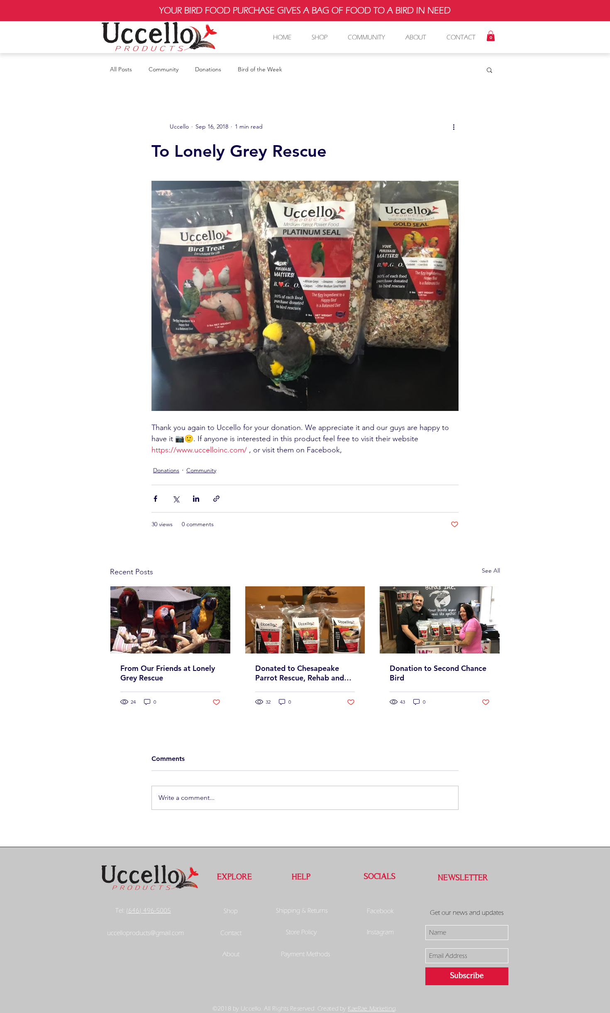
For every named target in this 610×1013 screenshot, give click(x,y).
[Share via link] (216, 499)
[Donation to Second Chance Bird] (440, 619)
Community (163, 69)
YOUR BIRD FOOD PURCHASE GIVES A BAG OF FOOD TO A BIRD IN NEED (305, 10)
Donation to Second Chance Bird (438, 673)
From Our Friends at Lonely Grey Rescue (167, 673)
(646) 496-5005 (148, 910)
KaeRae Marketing (371, 1008)
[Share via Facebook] (155, 499)
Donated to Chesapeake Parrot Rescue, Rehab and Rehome (299, 673)
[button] (490, 36)
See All (491, 570)
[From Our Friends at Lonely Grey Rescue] (170, 619)
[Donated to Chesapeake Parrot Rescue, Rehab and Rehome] (305, 619)
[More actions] (454, 126)
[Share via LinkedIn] (196, 499)
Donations (208, 69)
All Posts (121, 69)
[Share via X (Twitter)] (176, 499)
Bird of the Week (260, 69)
